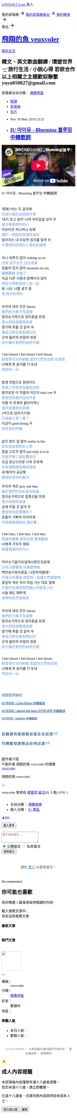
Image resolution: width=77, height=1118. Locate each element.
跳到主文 (8, 51)
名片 (13, 112)
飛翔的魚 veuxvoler (30, 39)
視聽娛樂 (35, 804)
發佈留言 (9, 851)
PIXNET (20, 1049)
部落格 (15, 106)
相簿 (13, 101)
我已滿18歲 (10, 1109)
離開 (24, 1109)
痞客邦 (32, 792)
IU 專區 (34, 809)
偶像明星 (37, 93)
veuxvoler (8, 768)
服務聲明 (46, 1053)
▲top (5, 817)
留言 (41, 792)
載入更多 (9, 825)
